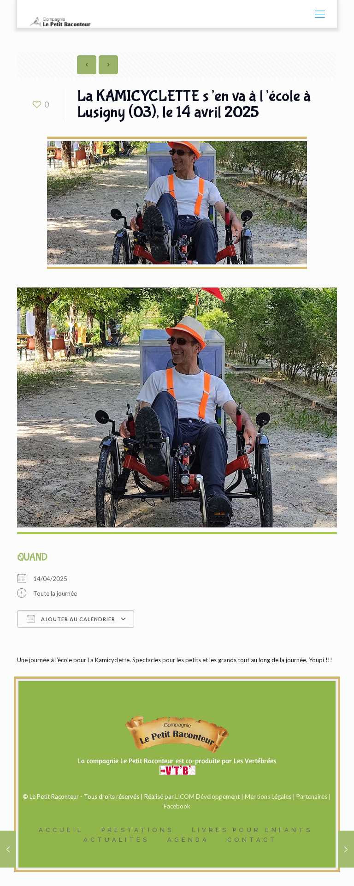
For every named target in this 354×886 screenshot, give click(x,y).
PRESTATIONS (137, 829)
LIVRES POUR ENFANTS (252, 829)
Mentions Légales (268, 796)
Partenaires (311, 796)
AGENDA (188, 839)
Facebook (177, 806)
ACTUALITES (116, 839)
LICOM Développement (207, 796)
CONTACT (252, 839)
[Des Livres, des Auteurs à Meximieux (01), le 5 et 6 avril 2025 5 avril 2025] (8, 849)
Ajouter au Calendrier (77, 619)
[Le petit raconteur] (59, 14)
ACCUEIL (61, 829)
